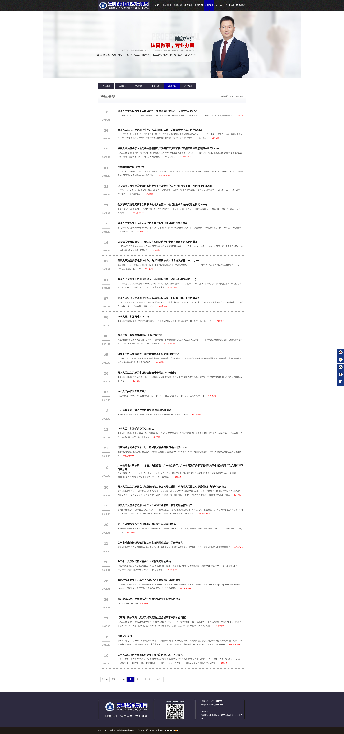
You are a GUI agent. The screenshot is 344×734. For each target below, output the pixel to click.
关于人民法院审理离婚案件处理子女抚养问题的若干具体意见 (150, 654)
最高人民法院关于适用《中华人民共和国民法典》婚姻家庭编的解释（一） (157, 279)
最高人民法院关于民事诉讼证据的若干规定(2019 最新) (147, 372)
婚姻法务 (177, 5)
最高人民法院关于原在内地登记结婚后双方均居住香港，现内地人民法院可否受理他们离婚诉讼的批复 (172, 486)
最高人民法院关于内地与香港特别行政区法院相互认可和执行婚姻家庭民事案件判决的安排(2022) (169, 148)
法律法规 (209, 5)
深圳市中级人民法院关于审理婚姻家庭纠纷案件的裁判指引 (149, 354)
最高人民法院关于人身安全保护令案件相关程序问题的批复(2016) (152, 223)
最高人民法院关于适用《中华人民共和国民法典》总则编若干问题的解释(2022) (160, 129)
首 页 (156, 5)
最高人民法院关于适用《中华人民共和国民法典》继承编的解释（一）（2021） (160, 260)
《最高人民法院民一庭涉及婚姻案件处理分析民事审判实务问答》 (153, 617)
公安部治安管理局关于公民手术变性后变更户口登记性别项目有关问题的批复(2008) (162, 204)
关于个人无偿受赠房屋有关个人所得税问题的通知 (144, 561)
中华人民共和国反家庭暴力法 (133, 391)
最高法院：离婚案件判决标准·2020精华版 (140, 335)
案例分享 (198, 5)
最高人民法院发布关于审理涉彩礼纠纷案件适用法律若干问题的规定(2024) (157, 111)
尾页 (159, 679)
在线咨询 (219, 5)
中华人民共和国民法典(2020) (133, 316)
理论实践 (188, 86)
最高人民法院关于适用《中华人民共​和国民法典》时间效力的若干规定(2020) (159, 298)
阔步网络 (159, 730)
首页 (232, 96)
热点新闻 (167, 5)
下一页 (147, 679)
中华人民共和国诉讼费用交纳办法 (136, 428)
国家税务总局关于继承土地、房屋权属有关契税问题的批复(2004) (152, 447)
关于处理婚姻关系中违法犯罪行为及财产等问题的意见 (147, 524)
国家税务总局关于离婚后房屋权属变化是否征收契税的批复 (149, 598)
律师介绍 (230, 5)
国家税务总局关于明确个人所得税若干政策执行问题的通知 (149, 580)
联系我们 (240, 5)
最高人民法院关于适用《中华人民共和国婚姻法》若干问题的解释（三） (156, 505)
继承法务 (188, 5)
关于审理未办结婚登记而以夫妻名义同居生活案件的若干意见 (150, 542)
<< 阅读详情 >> (215, 138)
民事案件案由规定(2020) (131, 167)
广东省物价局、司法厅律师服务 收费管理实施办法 (144, 410)
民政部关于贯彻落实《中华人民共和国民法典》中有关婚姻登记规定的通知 (157, 241)
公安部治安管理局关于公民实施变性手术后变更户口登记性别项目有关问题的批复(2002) (165, 185)
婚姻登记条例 (125, 636)
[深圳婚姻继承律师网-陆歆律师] (124, 5)
